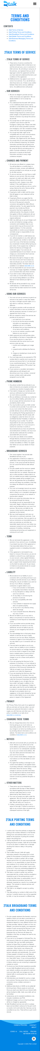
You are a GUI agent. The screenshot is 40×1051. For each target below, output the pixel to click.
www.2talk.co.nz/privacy (14, 715)
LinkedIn (34, 1039)
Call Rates (23, 1031)
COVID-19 (13, 1031)
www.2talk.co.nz (29, 266)
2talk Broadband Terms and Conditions (21, 34)
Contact (33, 1025)
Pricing (33, 1031)
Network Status (29, 1034)
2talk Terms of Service (16, 30)
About (33, 1027)
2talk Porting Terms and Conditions (20, 32)
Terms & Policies (20, 1025)
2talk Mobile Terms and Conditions (20, 36)
